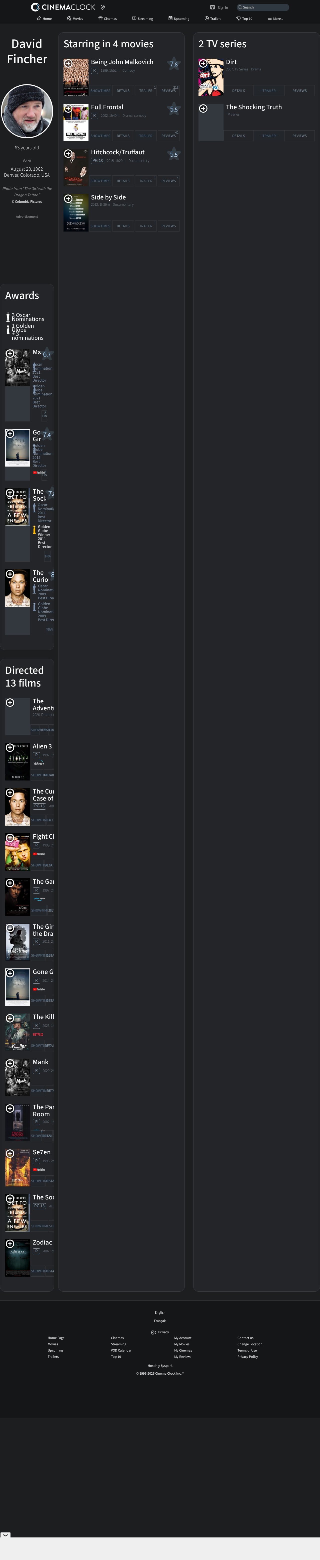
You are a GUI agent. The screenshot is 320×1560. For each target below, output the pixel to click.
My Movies (182, 1344)
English (160, 1313)
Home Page (56, 1338)
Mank (40, 1062)
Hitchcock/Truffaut (117, 152)
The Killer (46, 1017)
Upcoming (181, 18)
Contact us (246, 1338)
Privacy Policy (248, 1356)
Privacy (163, 1332)
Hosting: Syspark (160, 1366)
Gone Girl (46, 971)
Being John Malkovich (122, 62)
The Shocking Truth (254, 107)
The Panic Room (47, 1110)
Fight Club (47, 836)
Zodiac (42, 1242)
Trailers (215, 18)
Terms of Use (247, 1350)
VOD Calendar (121, 1350)
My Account (183, 1338)
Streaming (145, 18)
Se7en (42, 1152)
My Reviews (182, 1356)
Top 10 (247, 18)
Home (47, 18)
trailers (44, 414)
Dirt (231, 62)
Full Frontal (107, 107)
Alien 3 (42, 746)
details (44, 730)
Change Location (250, 1344)
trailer (53, 728)
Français (160, 1321)
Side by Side (108, 197)
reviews (170, 89)
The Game (47, 881)
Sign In (222, 7)
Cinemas (110, 18)
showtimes (35, 730)
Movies (78, 18)
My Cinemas (183, 1350)
